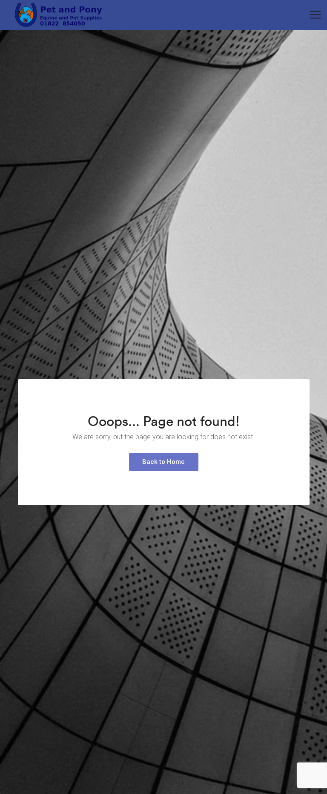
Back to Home (163, 462)
